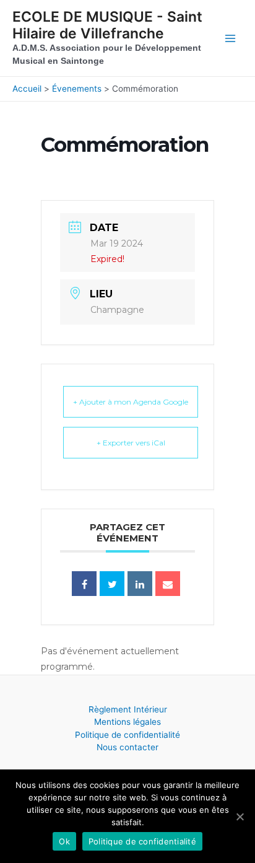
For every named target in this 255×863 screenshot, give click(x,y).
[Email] (167, 583)
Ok (64, 841)
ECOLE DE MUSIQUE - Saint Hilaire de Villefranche (107, 25)
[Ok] (239, 816)
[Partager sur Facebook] (84, 583)
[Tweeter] (112, 583)
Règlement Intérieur (128, 709)
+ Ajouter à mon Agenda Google (130, 401)
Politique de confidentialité (127, 735)
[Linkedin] (139, 583)
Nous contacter (127, 747)
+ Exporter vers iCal (131, 442)
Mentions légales (127, 722)
